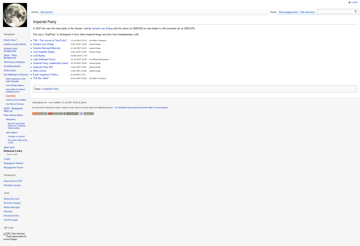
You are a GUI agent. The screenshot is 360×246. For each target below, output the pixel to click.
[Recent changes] (39, 113)
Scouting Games (12, 66)
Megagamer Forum (13, 167)
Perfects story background (10, 50)
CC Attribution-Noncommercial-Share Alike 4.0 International (141, 107)
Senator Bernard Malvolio (46, 48)
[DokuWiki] (70, 113)
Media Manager (12, 207)
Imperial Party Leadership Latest (50, 63)
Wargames (11, 119)
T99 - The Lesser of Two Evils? (50, 40)
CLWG (7, 159)
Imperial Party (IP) (43, 67)
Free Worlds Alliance (15, 85)
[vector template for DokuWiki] (55, 113)
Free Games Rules (13, 115)
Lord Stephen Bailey (44, 51)
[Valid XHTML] (86, 113)
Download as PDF (13, 181)
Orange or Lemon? (16, 136)
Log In (354, 2)
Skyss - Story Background (10, 56)
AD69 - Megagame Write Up (13, 109)
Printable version (12, 185)
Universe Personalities (16, 100)
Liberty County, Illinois (15, 44)
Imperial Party (51, 88)
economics (11, 96)
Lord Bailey (39, 55)
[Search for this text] (355, 11)
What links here (12, 199)
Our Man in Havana (15, 104)
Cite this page (11, 220)
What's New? (10, 40)
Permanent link (11, 215)
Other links (9, 147)
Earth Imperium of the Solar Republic (15, 80)
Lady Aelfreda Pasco (44, 59)
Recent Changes (12, 203)
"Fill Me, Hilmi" (41, 78)
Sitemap (8, 211)
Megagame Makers (13, 163)
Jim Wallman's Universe (16, 74)
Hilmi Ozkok (39, 70)
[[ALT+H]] (15, 15)
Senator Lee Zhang (102, 28)
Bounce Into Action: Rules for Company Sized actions (17, 125)
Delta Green (10, 70)
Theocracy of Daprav (14, 62)
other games (11, 132)
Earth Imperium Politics (45, 74)
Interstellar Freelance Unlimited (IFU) (15, 90)
